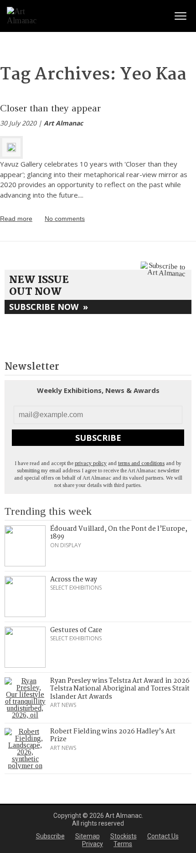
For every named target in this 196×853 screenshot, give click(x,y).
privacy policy (91, 463)
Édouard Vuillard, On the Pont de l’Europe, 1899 (118, 533)
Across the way (73, 579)
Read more (16, 218)
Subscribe (98, 437)
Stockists (123, 836)
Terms (122, 844)
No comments (65, 218)
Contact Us (163, 836)
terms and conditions (141, 463)
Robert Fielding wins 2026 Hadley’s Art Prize (112, 735)
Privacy (92, 844)
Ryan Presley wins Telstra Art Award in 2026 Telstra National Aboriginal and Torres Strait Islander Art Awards (120, 688)
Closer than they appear (50, 108)
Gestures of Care (76, 630)
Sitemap (87, 836)
